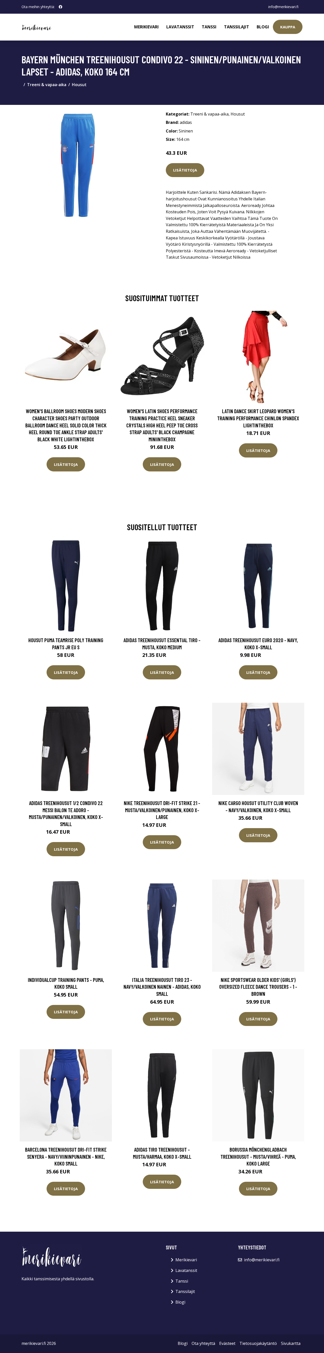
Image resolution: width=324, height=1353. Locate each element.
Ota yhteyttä (203, 1343)
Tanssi (209, 27)
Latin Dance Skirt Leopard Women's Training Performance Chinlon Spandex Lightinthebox (258, 418)
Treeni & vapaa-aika (46, 84)
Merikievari (146, 27)
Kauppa (287, 26)
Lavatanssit (180, 27)
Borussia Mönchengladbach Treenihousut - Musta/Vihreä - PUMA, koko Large (258, 1156)
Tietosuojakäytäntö (258, 1343)
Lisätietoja (185, 170)
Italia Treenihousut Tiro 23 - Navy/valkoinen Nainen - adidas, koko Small (162, 987)
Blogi (263, 27)
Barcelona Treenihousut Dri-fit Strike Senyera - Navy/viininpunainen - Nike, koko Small (66, 1156)
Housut (79, 84)
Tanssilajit (236, 27)
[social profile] (60, 7)
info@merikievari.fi (283, 6)
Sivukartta (290, 1343)
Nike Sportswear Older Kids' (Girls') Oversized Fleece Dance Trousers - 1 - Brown (258, 987)
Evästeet (227, 1343)
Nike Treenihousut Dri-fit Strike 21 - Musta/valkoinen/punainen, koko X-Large (162, 810)
